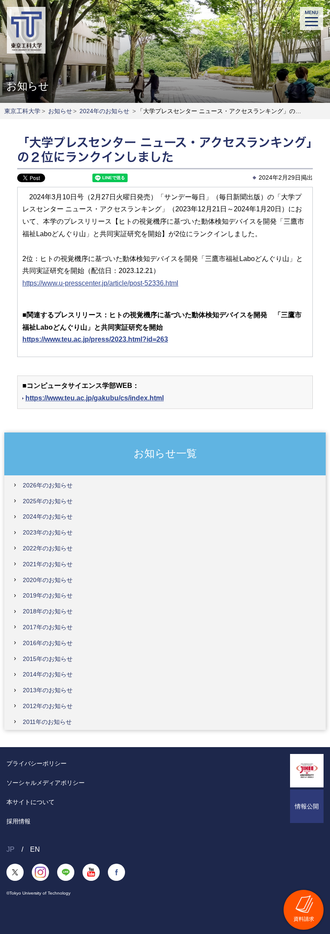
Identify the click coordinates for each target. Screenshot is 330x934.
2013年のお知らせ (48, 690)
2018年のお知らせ (48, 611)
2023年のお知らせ (48, 532)
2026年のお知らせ (48, 485)
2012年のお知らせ (48, 706)
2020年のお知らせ (48, 580)
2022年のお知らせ (48, 548)
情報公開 (307, 806)
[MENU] (311, 18)
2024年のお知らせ (104, 111)
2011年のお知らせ (47, 721)
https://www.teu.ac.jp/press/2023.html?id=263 (95, 339)
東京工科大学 (22, 111)
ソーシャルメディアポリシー (45, 782)
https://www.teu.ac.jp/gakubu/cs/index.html (94, 398)
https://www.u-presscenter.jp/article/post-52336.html (100, 283)
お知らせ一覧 (165, 453)
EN (35, 849)
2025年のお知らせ (48, 501)
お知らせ (60, 111)
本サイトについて (30, 802)
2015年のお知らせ (48, 658)
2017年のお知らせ (48, 627)
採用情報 (18, 821)
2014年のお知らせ (48, 674)
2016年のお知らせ (48, 643)
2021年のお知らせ (48, 564)
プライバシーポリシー (36, 763)
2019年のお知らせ (48, 595)
